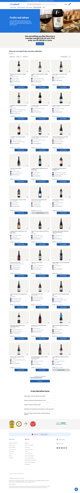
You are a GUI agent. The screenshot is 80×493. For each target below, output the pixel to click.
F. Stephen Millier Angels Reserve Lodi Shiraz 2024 (18, 232)
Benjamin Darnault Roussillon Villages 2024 (39, 75)
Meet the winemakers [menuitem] (29, 445)
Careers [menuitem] (26, 451)
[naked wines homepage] (14, 4)
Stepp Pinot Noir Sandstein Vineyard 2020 (60, 326)
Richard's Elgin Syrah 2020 (37, 294)
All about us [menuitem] (27, 443)
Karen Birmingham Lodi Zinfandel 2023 (39, 136)
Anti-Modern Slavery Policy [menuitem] (30, 462)
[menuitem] (13, 7)
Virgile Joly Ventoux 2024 (36, 262)
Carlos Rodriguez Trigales (57, 199)
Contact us (61, 443)
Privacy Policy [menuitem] (21, 473)
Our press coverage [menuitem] (29, 449)
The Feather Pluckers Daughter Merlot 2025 (60, 294)
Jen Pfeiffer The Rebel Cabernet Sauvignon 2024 (59, 169)
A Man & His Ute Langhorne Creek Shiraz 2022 (40, 232)
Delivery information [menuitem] (13, 443)
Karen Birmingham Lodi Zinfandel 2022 (39, 105)
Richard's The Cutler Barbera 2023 (38, 325)
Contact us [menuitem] (11, 453)
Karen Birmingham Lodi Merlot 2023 (18, 199)
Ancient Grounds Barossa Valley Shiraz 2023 (18, 294)
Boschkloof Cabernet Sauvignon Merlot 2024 (18, 106)
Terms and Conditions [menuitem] (13, 473)
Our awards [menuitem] (27, 447)
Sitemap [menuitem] (10, 455)
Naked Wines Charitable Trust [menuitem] (30, 460)
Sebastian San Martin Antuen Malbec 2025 (18, 75)
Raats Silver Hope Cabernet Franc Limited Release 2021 (17, 326)
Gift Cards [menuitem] (11, 457)
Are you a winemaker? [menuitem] (29, 457)
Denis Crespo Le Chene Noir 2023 (59, 74)
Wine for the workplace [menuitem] (29, 455)
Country (18, 56)
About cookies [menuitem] (11, 451)
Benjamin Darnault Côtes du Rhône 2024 (61, 105)
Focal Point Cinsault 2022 (15, 168)
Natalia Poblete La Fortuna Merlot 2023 (60, 262)
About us (27, 439)
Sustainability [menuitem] (27, 464)
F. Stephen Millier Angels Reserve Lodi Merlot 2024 (39, 169)
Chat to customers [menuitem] (12, 449)
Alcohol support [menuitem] (12, 447)
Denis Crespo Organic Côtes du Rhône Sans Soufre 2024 (39, 357)
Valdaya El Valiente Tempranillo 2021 (60, 136)
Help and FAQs (62, 439)
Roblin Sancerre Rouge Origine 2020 (39, 199)
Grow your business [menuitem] (29, 453)
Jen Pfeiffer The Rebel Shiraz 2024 (17, 136)
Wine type (25, 56)
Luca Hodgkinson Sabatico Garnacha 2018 (60, 357)
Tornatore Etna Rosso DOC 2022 (17, 356)
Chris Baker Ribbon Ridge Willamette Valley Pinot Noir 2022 (60, 232)
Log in (66, 4)
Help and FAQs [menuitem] (12, 445)
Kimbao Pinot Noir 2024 (15, 262)
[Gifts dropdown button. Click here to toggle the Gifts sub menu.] (45, 7)
